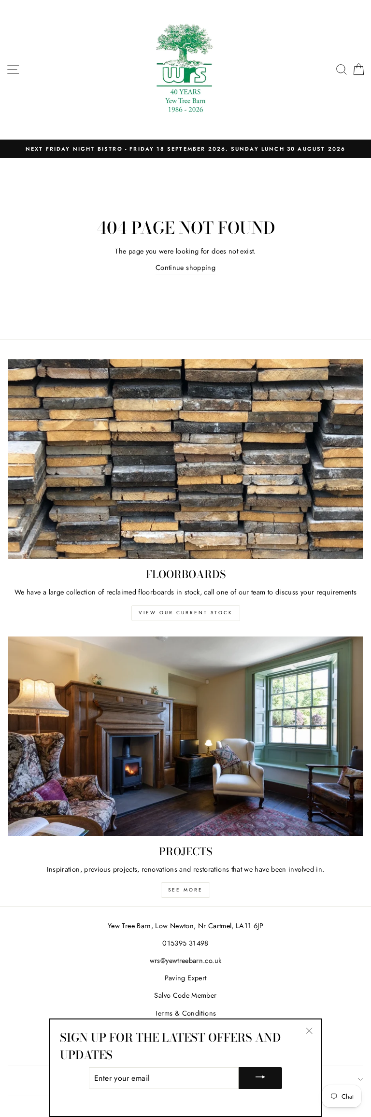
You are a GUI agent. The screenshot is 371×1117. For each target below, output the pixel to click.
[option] (185, 148)
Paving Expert (186, 978)
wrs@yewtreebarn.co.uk (186, 960)
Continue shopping (185, 267)
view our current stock (186, 612)
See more (185, 889)
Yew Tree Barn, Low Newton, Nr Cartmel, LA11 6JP (185, 926)
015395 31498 (185, 943)
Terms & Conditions (185, 1013)
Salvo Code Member (185, 995)
